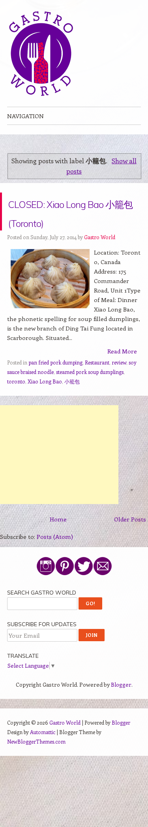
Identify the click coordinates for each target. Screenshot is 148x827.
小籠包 (72, 400)
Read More (122, 370)
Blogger (121, 703)
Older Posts (130, 538)
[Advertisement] (59, 473)
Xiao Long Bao (45, 400)
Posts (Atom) (55, 555)
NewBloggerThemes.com (36, 760)
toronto (16, 400)
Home (58, 538)
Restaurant (97, 381)
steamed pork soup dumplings (90, 390)
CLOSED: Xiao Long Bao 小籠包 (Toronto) (67, 220)
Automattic (42, 751)
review (119, 381)
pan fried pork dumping (55, 381)
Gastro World (99, 256)
